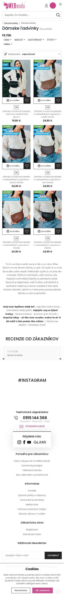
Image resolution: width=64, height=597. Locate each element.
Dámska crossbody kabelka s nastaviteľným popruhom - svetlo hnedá (48, 114)
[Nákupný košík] (53, 5)
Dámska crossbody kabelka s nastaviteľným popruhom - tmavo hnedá (16, 179)
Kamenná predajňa (32, 465)
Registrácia (32, 529)
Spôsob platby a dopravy (32, 495)
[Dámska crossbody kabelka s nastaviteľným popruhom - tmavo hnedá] (16, 144)
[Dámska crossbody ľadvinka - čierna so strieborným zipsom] (16, 78)
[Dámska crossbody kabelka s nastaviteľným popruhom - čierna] (47, 209)
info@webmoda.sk (35, 425)
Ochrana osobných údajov (32, 509)
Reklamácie (32, 504)
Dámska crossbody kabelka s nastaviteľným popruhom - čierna (48, 245)
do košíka (14, 100)
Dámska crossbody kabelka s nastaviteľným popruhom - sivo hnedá (48, 179)
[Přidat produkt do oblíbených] (27, 100)
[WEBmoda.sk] (19, 442)
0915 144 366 (35, 417)
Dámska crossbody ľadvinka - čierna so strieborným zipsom (16, 114)
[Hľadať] (58, 15)
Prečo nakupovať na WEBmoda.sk (32, 461)
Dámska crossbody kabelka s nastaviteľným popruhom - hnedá (16, 245)
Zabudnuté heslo (32, 534)
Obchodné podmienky (32, 499)
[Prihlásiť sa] (46, 6)
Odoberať (53, 555)
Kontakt (32, 490)
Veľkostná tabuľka (32, 470)
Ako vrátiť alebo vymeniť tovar (32, 474)
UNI (16, 107)
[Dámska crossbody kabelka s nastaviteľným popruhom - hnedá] (16, 209)
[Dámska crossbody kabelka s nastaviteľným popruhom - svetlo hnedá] (47, 78)
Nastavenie (21, 590)
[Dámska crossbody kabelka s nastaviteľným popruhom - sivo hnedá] (47, 144)
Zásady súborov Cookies (32, 513)
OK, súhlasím (43, 590)
